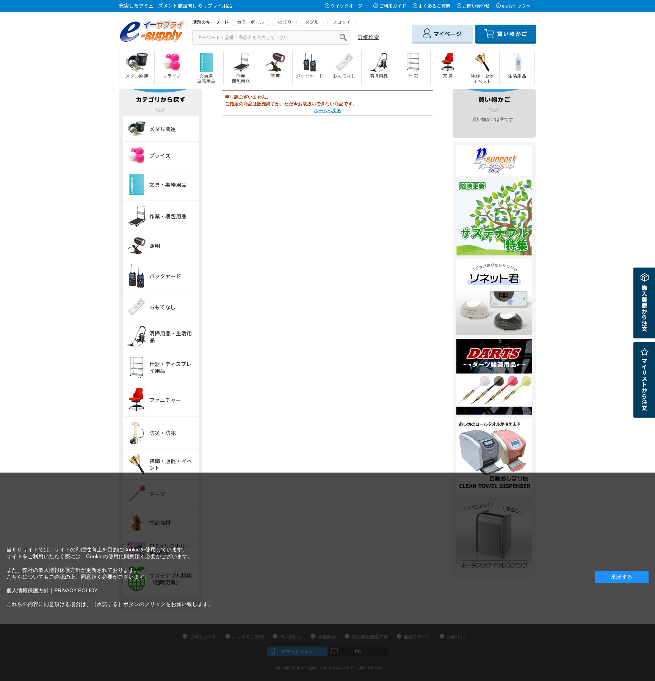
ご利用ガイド (392, 5)
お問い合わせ (476, 5)
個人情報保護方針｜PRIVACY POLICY (51, 590)
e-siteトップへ (516, 5)
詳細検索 (368, 37)
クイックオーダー (349, 5)
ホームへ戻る (327, 110)
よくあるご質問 (434, 5)
